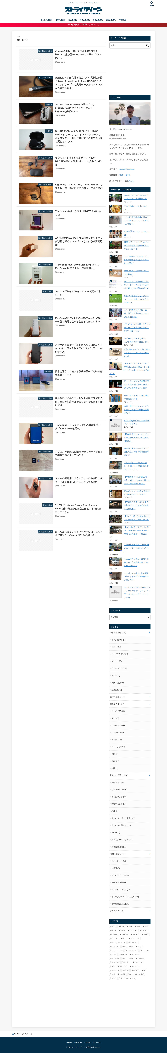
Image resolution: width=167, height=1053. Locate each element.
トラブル (145, 950)
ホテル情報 (116, 958)
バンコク (124, 954)
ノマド (114, 954)
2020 (122, 926)
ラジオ (115, 676)
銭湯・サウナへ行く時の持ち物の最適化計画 (136, 397)
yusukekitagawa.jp (126, 169)
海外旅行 (136, 970)
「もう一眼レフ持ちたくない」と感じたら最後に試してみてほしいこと (136, 466)
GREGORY (133, 930)
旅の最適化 (72, 20)
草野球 (115, 833)
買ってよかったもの (122, 840)
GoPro (123, 930)
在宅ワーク (138, 962)
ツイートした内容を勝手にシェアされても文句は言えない (136, 340)
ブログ (116, 661)
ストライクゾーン (78, 1047)
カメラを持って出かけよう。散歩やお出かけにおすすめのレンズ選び (136, 259)
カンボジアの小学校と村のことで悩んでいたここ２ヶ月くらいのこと (136, 220)
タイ (115, 718)
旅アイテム (116, 970)
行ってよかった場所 (137, 974)
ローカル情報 (128, 958)
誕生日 (114, 978)
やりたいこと (119, 797)
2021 (130, 926)
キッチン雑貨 (128, 946)
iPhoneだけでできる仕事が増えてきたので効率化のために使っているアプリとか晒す (136, 384)
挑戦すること (119, 804)
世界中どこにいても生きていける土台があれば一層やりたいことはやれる (136, 245)
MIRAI (115, 868)
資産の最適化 (117, 911)
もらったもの (119, 790)
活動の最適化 (111, 20)
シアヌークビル (117, 950)
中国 (114, 754)
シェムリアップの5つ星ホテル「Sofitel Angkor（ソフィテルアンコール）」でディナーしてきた (137, 592)
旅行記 (126, 970)
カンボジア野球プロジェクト (125, 897)
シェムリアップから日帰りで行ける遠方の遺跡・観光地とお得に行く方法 (136, 562)
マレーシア (118, 747)
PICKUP (115, 938)
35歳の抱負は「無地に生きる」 (135, 208)
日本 (115, 761)
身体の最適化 (98, 20)
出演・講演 (117, 683)
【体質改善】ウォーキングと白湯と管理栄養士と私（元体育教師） (136, 437)
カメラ (116, 647)
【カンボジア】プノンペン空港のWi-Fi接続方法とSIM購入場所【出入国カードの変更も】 (129, 532)
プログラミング (119, 668)
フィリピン (117, 733)
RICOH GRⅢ (124, 175)
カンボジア (118, 711)
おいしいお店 (135, 938)
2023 (146, 926)
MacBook (136, 934)
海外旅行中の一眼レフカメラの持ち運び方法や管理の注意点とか (136, 451)
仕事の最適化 (60, 20)
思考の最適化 (85, 20)
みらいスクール (120, 875)
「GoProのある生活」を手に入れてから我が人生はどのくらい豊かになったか (137, 327)
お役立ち (117, 782)
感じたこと (123, 966)
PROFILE (122, 20)
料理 (115, 811)
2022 (138, 926)
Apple (114, 930)
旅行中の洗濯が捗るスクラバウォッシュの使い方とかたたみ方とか (136, 299)
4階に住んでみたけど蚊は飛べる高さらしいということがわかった (137, 352)
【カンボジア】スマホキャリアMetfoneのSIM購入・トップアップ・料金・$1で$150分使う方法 (129, 369)
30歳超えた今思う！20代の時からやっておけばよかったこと (136, 548)
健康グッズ (116, 962)
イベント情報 (119, 882)
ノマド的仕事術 (119, 654)
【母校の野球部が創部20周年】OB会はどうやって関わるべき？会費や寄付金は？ (137, 480)
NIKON (146, 934)
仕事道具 (141, 958)
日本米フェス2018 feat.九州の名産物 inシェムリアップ (136, 493)
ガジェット (116, 946)
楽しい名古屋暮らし (121, 825)
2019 (114, 926)
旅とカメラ (135, 966)
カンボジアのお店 (120, 890)
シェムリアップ (132, 950)
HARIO (144, 930)
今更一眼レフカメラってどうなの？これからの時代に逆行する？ (136, 409)
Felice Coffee (119, 861)
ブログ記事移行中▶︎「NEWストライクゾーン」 (83, 25)
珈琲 (113, 974)
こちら (131, 181)
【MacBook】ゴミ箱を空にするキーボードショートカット (136, 518)
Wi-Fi (124, 938)
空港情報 (123, 974)
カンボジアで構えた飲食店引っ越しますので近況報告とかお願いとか (136, 576)
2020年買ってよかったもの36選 (136, 233)
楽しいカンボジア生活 (123, 818)
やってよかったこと (119, 942)
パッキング (118, 725)
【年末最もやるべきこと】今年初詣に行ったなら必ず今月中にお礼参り (136, 505)
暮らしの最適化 (46, 20)
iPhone (114, 934)
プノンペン (135, 954)
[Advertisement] (129, 71)
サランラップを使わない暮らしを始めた (136, 272)
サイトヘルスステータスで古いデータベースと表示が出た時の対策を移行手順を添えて (136, 285)
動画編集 (116, 690)
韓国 (114, 768)
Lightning (125, 934)
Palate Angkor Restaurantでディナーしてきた (136, 422)
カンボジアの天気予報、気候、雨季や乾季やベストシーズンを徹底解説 (136, 313)
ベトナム (116, 740)
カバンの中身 (119, 640)
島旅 (113, 966)
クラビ (140, 946)
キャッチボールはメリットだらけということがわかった (136, 197)
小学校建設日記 (120, 904)
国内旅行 (127, 962)
